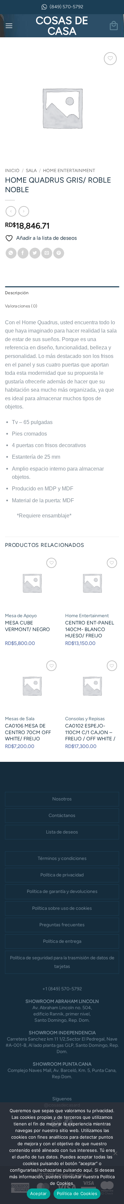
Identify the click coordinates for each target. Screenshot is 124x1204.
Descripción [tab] (16, 292)
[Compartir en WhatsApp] (11, 253)
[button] (9, 26)
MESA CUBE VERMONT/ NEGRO (27, 626)
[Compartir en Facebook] (23, 253)
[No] (115, 1155)
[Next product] (11, 211)
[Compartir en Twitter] (34, 253)
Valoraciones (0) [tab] (21, 305)
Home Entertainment (69, 170)
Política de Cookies (77, 1193)
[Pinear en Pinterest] (58, 253)
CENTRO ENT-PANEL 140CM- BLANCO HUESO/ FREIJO (89, 629)
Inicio (12, 170)
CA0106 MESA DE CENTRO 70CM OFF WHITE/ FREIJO (28, 732)
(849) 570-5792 (66, 7)
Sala (31, 170)
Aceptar (38, 1193)
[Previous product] (24, 211)
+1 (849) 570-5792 (62, 989)
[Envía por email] (46, 253)
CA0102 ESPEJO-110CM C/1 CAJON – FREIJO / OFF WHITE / (90, 732)
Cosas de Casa (62, 25)
